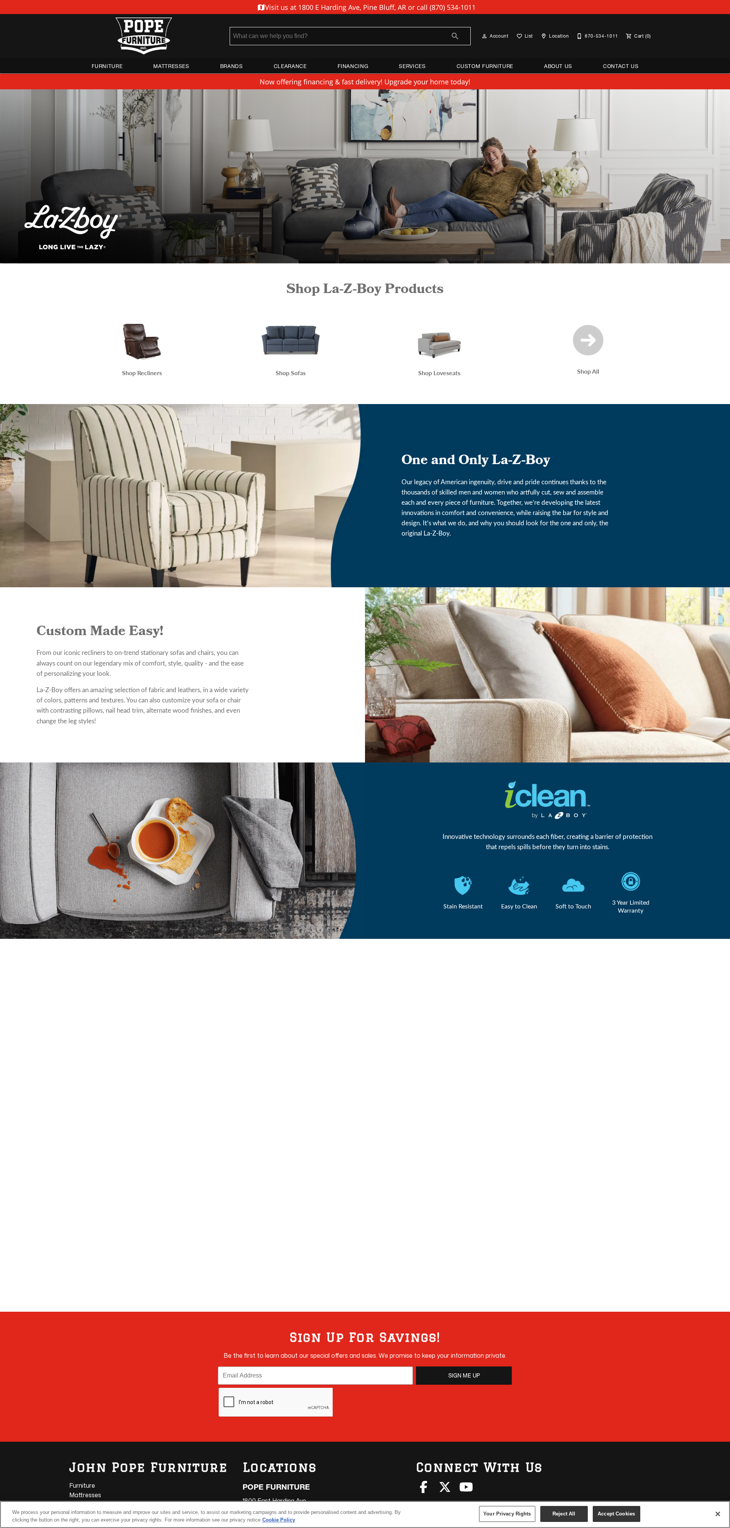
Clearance (290, 66)
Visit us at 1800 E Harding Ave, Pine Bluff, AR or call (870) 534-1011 (369, 7)
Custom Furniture (485, 66)
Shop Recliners (142, 372)
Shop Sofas (291, 372)
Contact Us (620, 66)
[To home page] (143, 36)
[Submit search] (455, 36)
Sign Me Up (464, 1375)
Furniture (107, 66)
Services (412, 66)
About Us (558, 66)
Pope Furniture (276, 1487)
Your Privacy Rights (507, 1514)
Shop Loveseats (439, 372)
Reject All (563, 1514)
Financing (353, 66)
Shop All (588, 371)
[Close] (717, 1514)
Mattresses (171, 66)
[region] (365, 1514)
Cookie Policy (278, 1520)
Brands (231, 66)
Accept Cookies (616, 1514)
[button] (484, 36)
